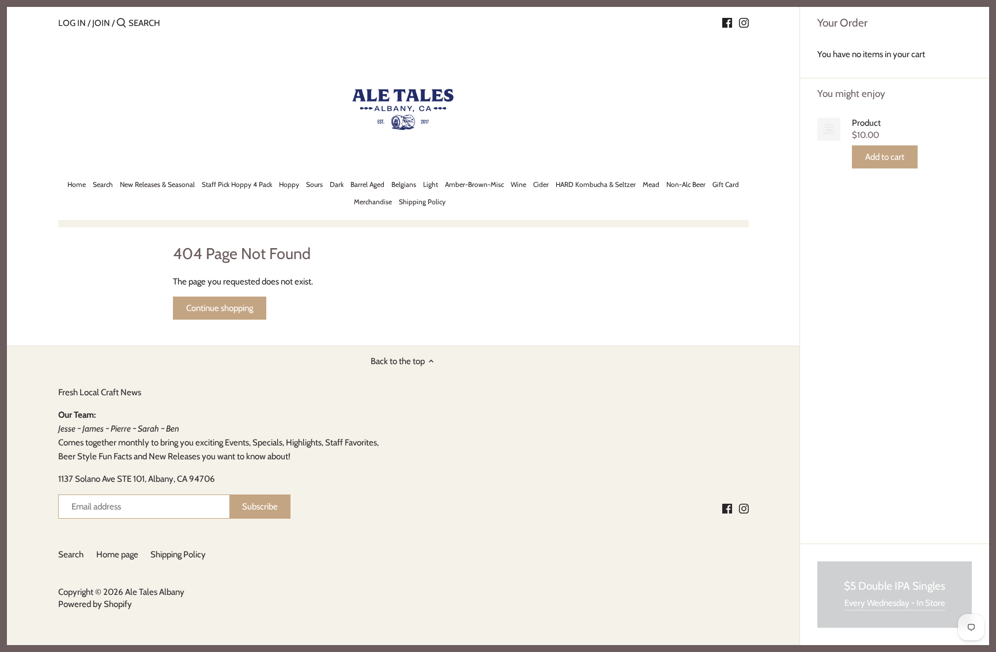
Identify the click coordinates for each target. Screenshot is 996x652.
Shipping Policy (178, 554)
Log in (72, 23)
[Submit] (121, 23)
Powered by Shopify (95, 604)
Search (71, 554)
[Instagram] (744, 22)
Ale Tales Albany (154, 592)
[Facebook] (727, 22)
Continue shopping (219, 308)
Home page (117, 554)
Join (101, 23)
